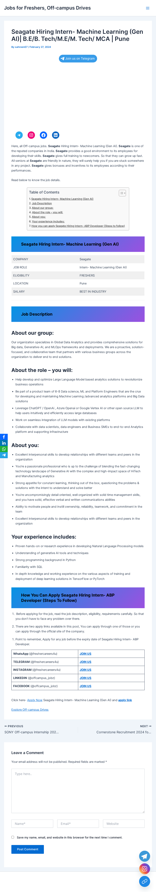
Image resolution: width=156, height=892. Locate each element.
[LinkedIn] (4, 443)
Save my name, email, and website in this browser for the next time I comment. (69, 837)
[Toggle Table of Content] (120, 193)
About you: (39, 216)
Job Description (42, 203)
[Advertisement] (77, 98)
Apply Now (34, 700)
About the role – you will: (47, 212)
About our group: (42, 207)
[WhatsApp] (4, 449)
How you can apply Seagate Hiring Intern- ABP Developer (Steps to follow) (78, 225)
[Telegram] (4, 455)
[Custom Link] (144, 881)
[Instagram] (144, 868)
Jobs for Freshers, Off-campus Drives (47, 8)
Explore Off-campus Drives (30, 710)
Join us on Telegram (80, 58)
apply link (125, 700)
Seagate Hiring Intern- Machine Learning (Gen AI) (62, 198)
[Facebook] (4, 437)
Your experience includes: (48, 221)
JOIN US (85, 654)
